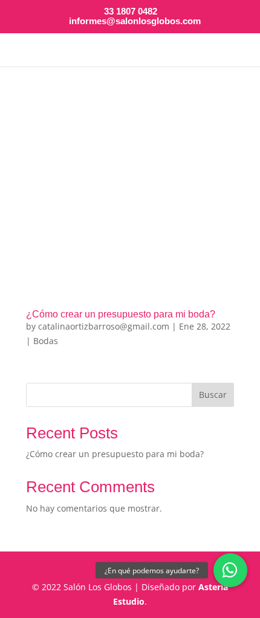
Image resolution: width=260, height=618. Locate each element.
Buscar (213, 394)
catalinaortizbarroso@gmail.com (103, 326)
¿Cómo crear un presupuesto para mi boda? (120, 314)
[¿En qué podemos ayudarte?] (230, 570)
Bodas (45, 340)
